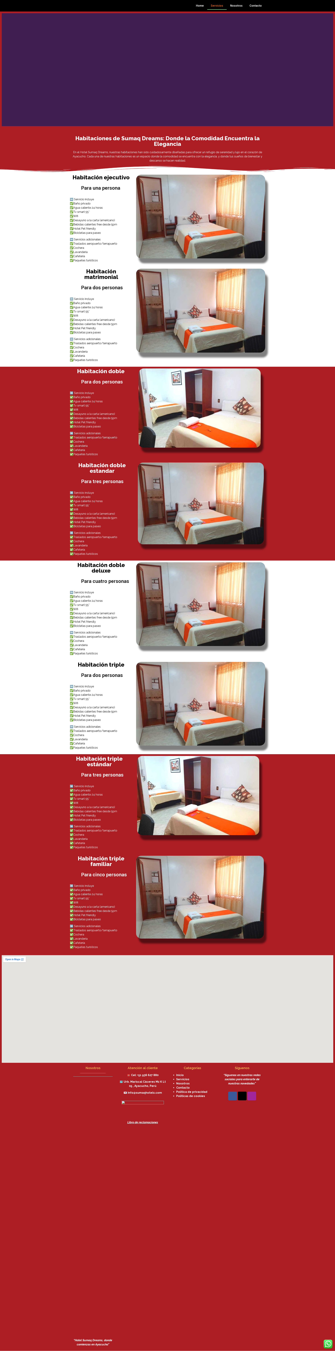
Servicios (217, 5)
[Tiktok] (242, 1096)
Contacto (256, 5)
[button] (5, 70)
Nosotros (236, 5)
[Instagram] (251, 1096)
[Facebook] (232, 1096)
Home (200, 5)
